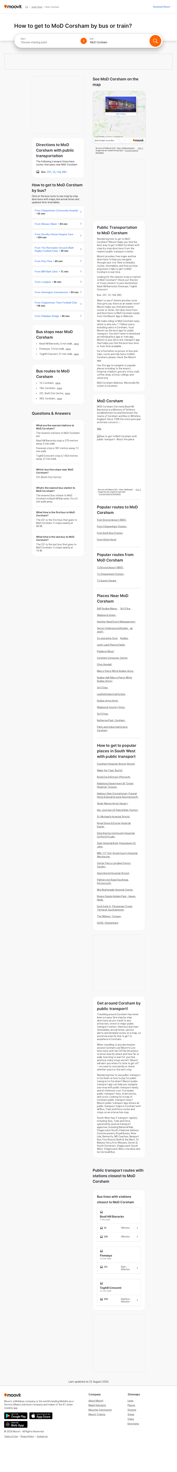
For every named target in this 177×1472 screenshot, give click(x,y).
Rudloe (124, 638)
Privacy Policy (27, 1436)
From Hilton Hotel (106, 539)
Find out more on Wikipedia (110, 494)
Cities (131, 1419)
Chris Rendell (104, 664)
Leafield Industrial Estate (111, 694)
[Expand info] (118, 422)
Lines (130, 1400)
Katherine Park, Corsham (111, 720)
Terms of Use (11, 1436)
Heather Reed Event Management (116, 621)
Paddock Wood (105, 651)
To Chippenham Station (110, 574)
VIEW (76, 343)
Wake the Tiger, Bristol (109, 770)
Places (131, 1405)
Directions (133, 1423)
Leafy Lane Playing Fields (111, 644)
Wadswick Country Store (111, 707)
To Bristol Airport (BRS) (110, 567)
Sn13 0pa (102, 687)
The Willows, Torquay (109, 916)
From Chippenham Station (111, 526)
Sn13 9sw (102, 713)
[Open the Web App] (15, 1424)
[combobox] (49, 42)
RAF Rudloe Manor (107, 608)
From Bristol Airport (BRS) (111, 520)
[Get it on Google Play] (15, 1415)
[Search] (155, 41)
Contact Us (42, 1436)
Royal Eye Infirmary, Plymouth (113, 777)
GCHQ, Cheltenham (107, 923)
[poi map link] (119, 117)
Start (23, 39)
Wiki (99, 428)
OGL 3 (140, 148)
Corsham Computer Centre (112, 658)
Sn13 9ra (125, 608)
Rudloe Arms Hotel (107, 700)
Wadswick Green (106, 615)
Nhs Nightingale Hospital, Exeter (115, 889)
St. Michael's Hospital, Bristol (113, 816)
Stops (131, 1414)
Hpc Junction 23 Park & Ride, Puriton (117, 810)
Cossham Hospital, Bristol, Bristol (115, 763)
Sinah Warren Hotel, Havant (112, 803)
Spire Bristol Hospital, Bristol (113, 873)
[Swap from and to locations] (84, 41)
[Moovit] (13, 7)
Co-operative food (107, 638)
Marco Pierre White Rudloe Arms (115, 671)
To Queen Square (107, 580)
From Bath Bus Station (110, 533)
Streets (132, 1410)
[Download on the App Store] (41, 1415)
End (92, 39)
